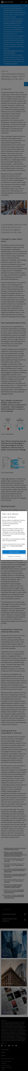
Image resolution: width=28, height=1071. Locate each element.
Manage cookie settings (14, 556)
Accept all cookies (14, 552)
